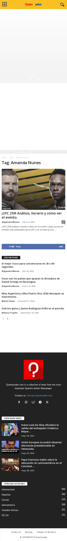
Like (61, 246)
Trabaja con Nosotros (46, 532)
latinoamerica (8, 505)
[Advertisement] (33, 44)
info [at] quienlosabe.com (39, 395)
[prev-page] (3, 319)
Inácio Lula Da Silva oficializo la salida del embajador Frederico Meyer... (40, 428)
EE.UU (5, 515)
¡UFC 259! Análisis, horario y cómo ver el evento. (32, 215)
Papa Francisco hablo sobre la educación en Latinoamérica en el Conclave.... (41, 463)
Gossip (5, 500)
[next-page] (7, 319)
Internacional (8, 489)
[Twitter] (47, 402)
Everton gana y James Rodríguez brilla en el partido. (33, 308)
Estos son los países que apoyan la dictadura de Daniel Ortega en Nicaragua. (31, 280)
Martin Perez (8, 301)
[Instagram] (26, 402)
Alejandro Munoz (10, 222)
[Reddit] (33, 402)
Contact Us (16, 532)
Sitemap (28, 532)
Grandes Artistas (10, 510)
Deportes (7, 208)
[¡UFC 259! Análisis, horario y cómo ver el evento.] (33, 189)
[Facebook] (19, 402)
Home (4, 157)
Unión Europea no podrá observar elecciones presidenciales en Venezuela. (41, 445)
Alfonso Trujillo (10, 312)
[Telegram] (40, 402)
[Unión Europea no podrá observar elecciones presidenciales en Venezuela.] (10, 447)
